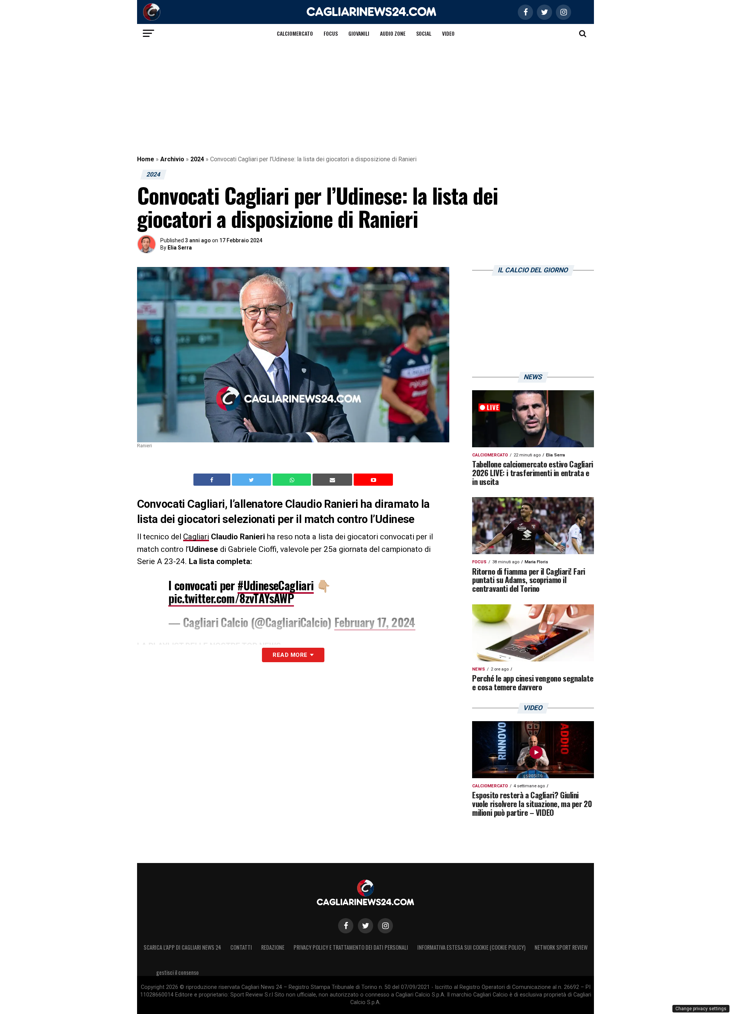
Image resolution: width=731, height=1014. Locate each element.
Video (448, 33)
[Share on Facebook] (212, 480)
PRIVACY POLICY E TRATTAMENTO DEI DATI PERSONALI (351, 947)
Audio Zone (392, 33)
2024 (197, 159)
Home (145, 159)
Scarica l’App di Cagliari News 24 (182, 947)
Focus (331, 33)
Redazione (272, 947)
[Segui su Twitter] (365, 925)
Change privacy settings (700, 1008)
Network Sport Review (561, 947)
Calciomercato (295, 33)
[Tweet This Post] (252, 480)
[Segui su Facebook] (345, 925)
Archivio (172, 159)
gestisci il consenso (177, 972)
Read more (290, 655)
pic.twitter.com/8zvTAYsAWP (231, 598)
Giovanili (358, 33)
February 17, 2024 (374, 622)
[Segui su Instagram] (385, 925)
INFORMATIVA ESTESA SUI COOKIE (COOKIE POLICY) (471, 947)
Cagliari (196, 536)
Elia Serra (180, 248)
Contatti (241, 947)
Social (423, 33)
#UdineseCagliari (275, 585)
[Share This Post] (293, 480)
